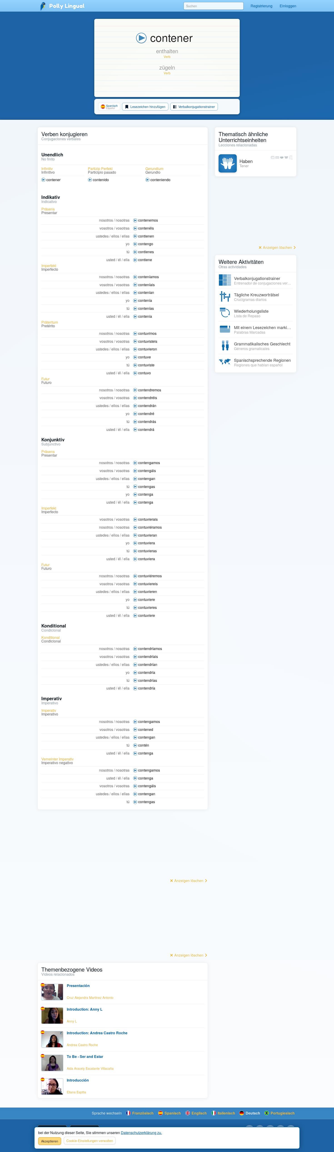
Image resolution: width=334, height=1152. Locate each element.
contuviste (146, 364)
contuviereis (148, 583)
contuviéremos (150, 575)
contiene (145, 259)
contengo (145, 243)
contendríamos (150, 648)
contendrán (147, 405)
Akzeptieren (49, 1141)
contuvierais (148, 519)
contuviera (146, 542)
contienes (146, 251)
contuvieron (147, 349)
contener (53, 179)
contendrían (147, 664)
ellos (115, 236)
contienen (146, 236)
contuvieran (147, 535)
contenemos (148, 220)
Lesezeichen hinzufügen (147, 106)
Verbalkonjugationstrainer (196, 106)
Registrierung (261, 5)
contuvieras (147, 550)
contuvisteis (147, 341)
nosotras (123, 220)
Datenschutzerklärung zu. (141, 1132)
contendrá (146, 429)
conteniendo (160, 179)
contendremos (149, 389)
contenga (145, 494)
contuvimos (147, 333)
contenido (101, 179)
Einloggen (288, 5)
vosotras (123, 228)
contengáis (147, 470)
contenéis (146, 228)
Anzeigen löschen (188, 880)
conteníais (146, 284)
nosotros (106, 220)
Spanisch (172, 1113)
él (119, 259)
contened (145, 729)
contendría (146, 672)
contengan (146, 478)
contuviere (146, 599)
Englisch (199, 1113)
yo (128, 243)
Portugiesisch (282, 1113)
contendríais (148, 656)
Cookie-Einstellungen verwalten (89, 1140)
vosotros (106, 228)
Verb (167, 56)
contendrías (147, 680)
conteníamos (148, 276)
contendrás (147, 421)
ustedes (102, 236)
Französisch (142, 1113)
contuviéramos (150, 527)
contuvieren (147, 591)
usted (110, 259)
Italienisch (226, 1113)
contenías (146, 308)
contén (143, 745)
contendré (146, 413)
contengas (146, 486)
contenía (145, 300)
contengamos (149, 462)
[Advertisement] (122, 845)
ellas (126, 236)
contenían (146, 292)
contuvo (144, 372)
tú (128, 251)
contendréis (147, 397)
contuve (144, 357)
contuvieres (147, 607)
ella (127, 259)
